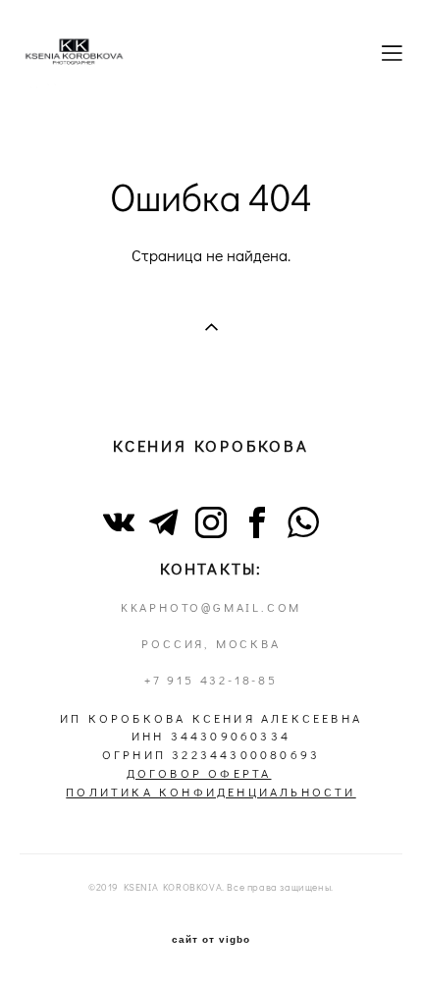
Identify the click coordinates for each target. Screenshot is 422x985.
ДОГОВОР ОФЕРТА (199, 773)
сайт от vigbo (211, 940)
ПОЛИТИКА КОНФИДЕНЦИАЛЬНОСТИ (210, 792)
